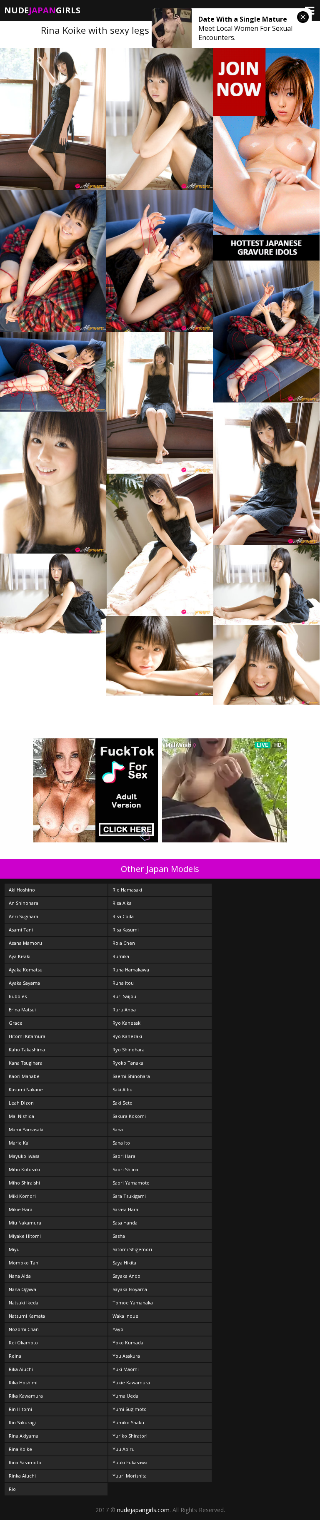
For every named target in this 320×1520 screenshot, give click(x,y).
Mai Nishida (21, 1116)
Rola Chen (123, 943)
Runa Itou (123, 983)
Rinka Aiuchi (22, 1476)
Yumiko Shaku (128, 1422)
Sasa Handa (125, 1222)
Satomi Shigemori (132, 1249)
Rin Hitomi (20, 1409)
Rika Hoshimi (23, 1382)
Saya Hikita (124, 1262)
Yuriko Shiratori (130, 1436)
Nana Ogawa (22, 1289)
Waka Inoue (125, 1316)
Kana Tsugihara (25, 1063)
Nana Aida (20, 1276)
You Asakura (126, 1356)
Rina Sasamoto (25, 1462)
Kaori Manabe (24, 1076)
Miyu (14, 1249)
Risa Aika (122, 903)
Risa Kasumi (125, 929)
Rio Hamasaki (127, 890)
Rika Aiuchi (21, 1369)
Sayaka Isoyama (129, 1289)
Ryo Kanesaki (127, 1023)
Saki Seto (122, 1103)
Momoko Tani (24, 1262)
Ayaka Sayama (24, 983)
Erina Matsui (22, 1009)
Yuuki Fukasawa (130, 1462)
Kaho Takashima (27, 1049)
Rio (12, 1489)
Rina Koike (20, 1449)
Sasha (118, 1236)
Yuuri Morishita (129, 1476)
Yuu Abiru (123, 1449)
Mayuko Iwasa (24, 1156)
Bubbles (18, 996)
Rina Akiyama (23, 1436)
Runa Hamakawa (130, 969)
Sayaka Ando (126, 1276)
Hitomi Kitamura (27, 1036)
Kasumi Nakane (26, 1089)
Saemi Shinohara (131, 1076)
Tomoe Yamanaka (132, 1302)
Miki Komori (22, 1196)
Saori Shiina (125, 1169)
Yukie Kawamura (131, 1382)
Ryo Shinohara (128, 1049)
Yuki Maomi (125, 1369)
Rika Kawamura (26, 1396)
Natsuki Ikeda (23, 1302)
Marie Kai (19, 1143)
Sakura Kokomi (129, 1116)
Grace (15, 1023)
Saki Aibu (122, 1089)
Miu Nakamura (25, 1222)
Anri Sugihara (23, 916)
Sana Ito (121, 1143)
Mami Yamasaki (26, 1129)
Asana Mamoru (25, 943)
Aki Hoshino (22, 890)
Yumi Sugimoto (129, 1409)
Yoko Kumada (127, 1342)
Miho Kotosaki (24, 1169)
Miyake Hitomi (25, 1236)
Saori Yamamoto (131, 1183)
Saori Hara (123, 1156)
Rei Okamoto (23, 1342)
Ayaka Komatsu (25, 969)
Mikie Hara (20, 1209)
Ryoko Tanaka (127, 1063)
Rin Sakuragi (22, 1422)
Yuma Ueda (125, 1396)
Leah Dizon (21, 1103)
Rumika (120, 956)
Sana (117, 1129)
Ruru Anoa (124, 1009)
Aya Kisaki (19, 956)
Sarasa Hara (125, 1209)
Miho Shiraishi (24, 1183)
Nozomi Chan (24, 1329)
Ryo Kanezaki (127, 1036)
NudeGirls (42, 10)
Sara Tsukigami (129, 1196)
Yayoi (118, 1329)
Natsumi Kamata (27, 1316)
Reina (15, 1356)
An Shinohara (23, 903)
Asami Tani (21, 929)
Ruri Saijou (124, 996)
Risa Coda (123, 916)
